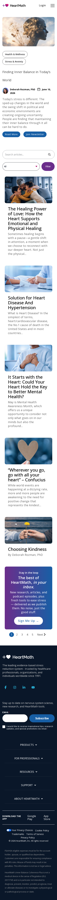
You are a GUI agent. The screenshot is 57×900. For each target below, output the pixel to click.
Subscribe (42, 718)
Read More (11, 134)
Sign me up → (28, 621)
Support (27, 785)
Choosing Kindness (27, 549)
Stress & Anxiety (14, 61)
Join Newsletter (35, 134)
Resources (27, 772)
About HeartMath (27, 798)
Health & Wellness (15, 54)
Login (42, 5)
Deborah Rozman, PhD (22, 89)
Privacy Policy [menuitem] (28, 837)
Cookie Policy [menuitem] (42, 830)
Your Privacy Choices (22, 830)
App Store (47, 817)
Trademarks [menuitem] (18, 834)
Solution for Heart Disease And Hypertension (26, 302)
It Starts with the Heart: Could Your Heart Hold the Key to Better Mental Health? (27, 386)
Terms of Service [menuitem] (35, 834)
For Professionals (27, 758)
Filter (48, 166)
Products (27, 745)
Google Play (31, 817)
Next (40, 634)
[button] (53, 5)
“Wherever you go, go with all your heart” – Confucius (26, 475)
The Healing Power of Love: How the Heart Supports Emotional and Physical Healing (27, 218)
